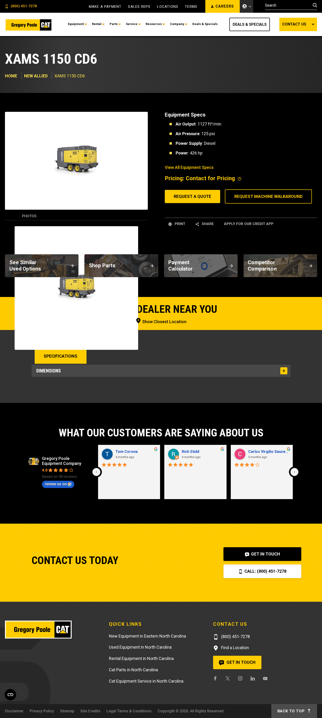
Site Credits (90, 711)
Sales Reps (139, 6)
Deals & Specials (250, 24)
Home (11, 75)
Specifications (60, 356)
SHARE (207, 224)
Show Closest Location (163, 321)
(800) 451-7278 (23, 6)
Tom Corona (127, 451)
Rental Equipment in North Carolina (141, 658)
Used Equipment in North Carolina (140, 647)
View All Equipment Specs (189, 167)
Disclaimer (14, 711)
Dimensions (48, 371)
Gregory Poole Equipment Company (61, 461)
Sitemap (67, 711)
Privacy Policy (42, 711)
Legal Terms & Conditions (129, 711)
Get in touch (241, 662)
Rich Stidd (190, 451)
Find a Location (234, 647)
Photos (29, 216)
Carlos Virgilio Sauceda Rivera (268, 451)
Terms (191, 6)
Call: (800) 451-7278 (265, 571)
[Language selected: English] (246, 6)
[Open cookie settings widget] (10, 694)
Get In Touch (265, 553)
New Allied (36, 75)
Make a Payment (105, 6)
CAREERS (224, 6)
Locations (167, 6)
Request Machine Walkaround (268, 196)
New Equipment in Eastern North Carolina (147, 636)
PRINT (179, 224)
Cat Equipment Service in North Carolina (146, 681)
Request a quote (192, 196)
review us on (56, 484)
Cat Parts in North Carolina (133, 669)
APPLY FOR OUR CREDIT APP (248, 224)
